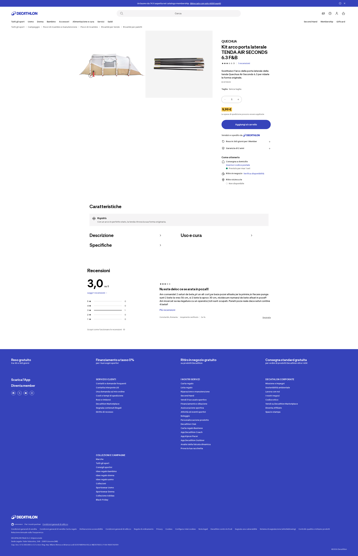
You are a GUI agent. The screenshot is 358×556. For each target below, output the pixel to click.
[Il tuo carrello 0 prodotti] (343, 13)
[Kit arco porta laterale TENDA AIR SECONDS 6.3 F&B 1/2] (179, 64)
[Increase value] (238, 99)
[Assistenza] (330, 13)
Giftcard (340, 21)
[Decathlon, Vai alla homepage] (24, 13)
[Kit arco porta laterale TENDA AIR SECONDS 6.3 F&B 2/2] (111, 64)
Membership (327, 21)
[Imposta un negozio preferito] (323, 13)
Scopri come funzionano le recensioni (104, 329)
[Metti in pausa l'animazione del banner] (340, 3)
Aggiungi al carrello (246, 124)
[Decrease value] (225, 99)
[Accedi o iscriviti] (336, 13)
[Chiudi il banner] (344, 3)
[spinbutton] (231, 99)
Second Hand (310, 21)
